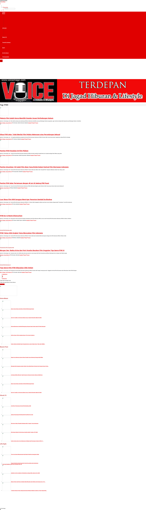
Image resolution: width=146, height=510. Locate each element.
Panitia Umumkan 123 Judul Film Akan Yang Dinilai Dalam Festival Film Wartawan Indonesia (34, 167)
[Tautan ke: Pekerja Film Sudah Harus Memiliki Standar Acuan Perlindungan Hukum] (4, 115)
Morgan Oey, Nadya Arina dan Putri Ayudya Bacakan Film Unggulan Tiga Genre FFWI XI (32, 250)
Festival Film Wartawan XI (5, 264)
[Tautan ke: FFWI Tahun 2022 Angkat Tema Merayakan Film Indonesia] (4, 229)
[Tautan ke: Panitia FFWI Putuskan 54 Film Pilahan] (4, 147)
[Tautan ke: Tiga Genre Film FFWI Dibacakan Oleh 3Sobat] (4, 263)
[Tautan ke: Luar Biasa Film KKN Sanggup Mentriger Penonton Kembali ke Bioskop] (4, 196)
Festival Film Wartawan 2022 (6, 230)
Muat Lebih (2, 284)
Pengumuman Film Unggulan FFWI (7, 247)
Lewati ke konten (3, 0)
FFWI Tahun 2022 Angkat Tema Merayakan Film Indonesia (21, 233)
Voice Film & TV (9, 122)
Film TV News (2, 122)
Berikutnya (4, 278)
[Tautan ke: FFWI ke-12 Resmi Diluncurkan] (4, 212)
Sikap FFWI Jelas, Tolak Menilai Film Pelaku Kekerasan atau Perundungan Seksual (30, 134)
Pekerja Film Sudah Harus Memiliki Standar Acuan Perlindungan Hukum (26, 118)
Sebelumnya (4, 274)
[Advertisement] (73, 71)
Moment (1, 187)
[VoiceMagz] (2, 1)
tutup (1, 60)
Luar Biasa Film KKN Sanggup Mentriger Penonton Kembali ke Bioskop (26, 199)
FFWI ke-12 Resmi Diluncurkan (11, 216)
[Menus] (0, 2)
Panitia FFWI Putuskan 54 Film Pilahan (14, 151)
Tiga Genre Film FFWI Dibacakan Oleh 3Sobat (16, 268)
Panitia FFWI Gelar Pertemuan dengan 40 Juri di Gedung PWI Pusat (24, 183)
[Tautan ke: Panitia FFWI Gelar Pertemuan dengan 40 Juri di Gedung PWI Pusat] (4, 180)
